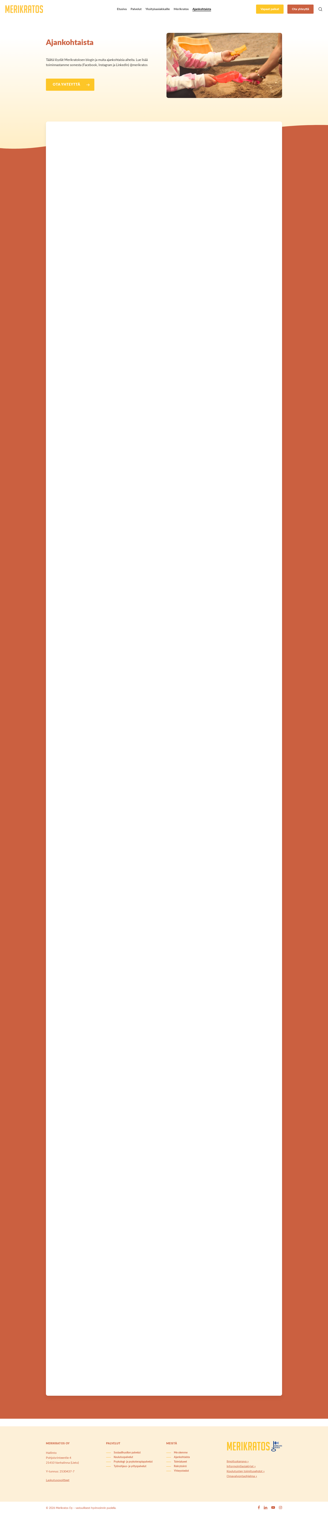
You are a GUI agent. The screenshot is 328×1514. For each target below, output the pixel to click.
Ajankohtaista (74, 139)
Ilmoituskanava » (238, 1461)
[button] (70, 85)
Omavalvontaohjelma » (242, 1476)
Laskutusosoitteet (57, 1480)
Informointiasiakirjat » (241, 1466)
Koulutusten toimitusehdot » (246, 1471)
